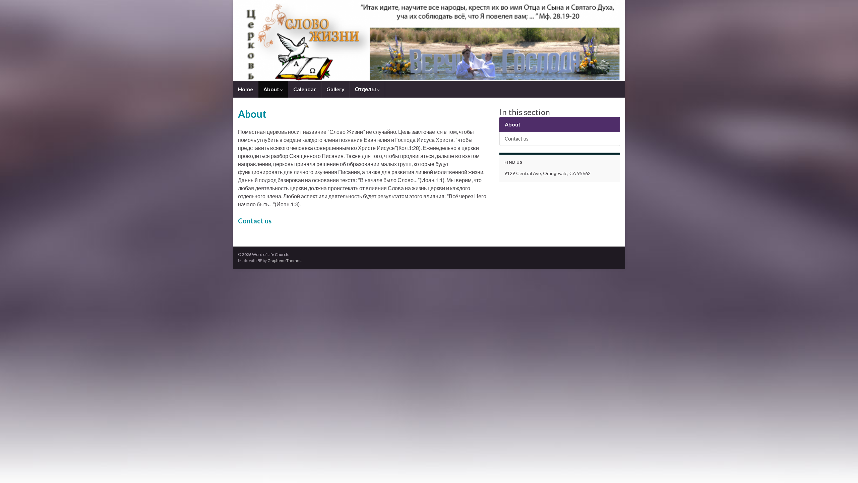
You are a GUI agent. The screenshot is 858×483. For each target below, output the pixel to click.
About (271, 89)
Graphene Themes (284, 260)
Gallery (335, 89)
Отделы (366, 89)
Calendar (304, 89)
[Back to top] (843, 468)
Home (245, 89)
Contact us (254, 221)
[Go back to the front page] (429, 40)
